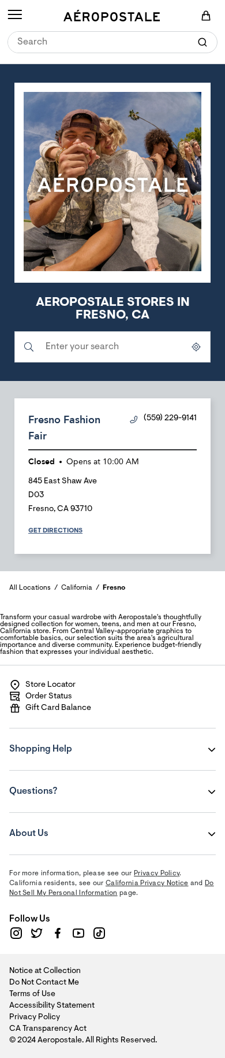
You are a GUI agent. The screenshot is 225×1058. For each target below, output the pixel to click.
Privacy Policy (156, 873)
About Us (79, 825)
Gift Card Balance (58, 708)
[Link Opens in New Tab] (16, 933)
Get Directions (55, 530)
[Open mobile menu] (14, 15)
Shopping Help (79, 741)
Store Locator (50, 685)
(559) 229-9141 (170, 419)
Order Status (48, 697)
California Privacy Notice (147, 883)
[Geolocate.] (196, 347)
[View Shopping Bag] (205, 15)
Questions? (79, 783)
